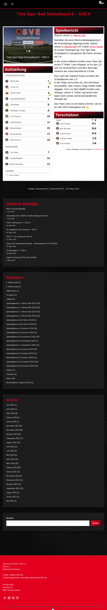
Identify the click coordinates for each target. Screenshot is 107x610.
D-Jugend (10, 295)
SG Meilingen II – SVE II (16, 250)
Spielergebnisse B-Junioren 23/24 (19, 332)
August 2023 (11, 442)
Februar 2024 (11, 417)
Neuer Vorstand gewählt (15, 209)
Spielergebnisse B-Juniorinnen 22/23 (21, 337)
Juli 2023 (10, 447)
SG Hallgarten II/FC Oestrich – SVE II (21, 230)
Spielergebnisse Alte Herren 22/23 (20, 320)
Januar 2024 (11, 422)
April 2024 (10, 409)
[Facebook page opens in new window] (5, 598)
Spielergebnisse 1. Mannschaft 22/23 (21, 303)
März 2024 (10, 413)
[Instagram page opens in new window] (9, 598)
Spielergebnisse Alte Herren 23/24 (20, 324)
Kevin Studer (96, 46)
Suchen (10, 518)
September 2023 (13, 438)
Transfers (10, 374)
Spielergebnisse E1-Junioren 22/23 (20, 362)
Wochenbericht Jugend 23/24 (18, 383)
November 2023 (12, 430)
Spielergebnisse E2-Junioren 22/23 (20, 366)
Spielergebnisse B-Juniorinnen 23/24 (21, 341)
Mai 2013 (10, 501)
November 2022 (12, 480)
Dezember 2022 (12, 476)
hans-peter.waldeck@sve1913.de (33, 578)
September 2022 (13, 488)
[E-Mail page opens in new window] (13, 598)
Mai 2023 (10, 455)
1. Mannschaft (12, 282)
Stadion (9, 370)
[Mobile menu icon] (5, 4)
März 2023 (10, 463)
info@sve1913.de (16, 575)
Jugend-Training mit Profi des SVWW (21, 257)
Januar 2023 (11, 472)
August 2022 (11, 493)
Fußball (9, 299)
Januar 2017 (11, 497)
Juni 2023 (10, 451)
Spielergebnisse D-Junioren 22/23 (19, 349)
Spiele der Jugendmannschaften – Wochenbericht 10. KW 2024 (31, 243)
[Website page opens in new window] (17, 598)
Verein (8, 378)
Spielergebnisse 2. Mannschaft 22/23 (50, 189)
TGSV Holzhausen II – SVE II (18, 223)
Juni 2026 (10, 405)
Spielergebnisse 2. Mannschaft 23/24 (21, 316)
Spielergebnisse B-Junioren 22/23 (19, 328)
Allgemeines (11, 291)
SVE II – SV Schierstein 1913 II (19, 237)
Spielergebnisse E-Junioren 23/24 (19, 358)
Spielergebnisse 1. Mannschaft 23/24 (21, 307)
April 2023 (10, 459)
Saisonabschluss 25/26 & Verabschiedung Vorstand (27, 216)
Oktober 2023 (11, 434)
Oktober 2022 (11, 484)
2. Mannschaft (78, 35)
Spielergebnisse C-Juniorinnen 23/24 (21, 345)
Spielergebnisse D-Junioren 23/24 (19, 353)
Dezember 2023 (12, 426)
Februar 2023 (11, 468)
